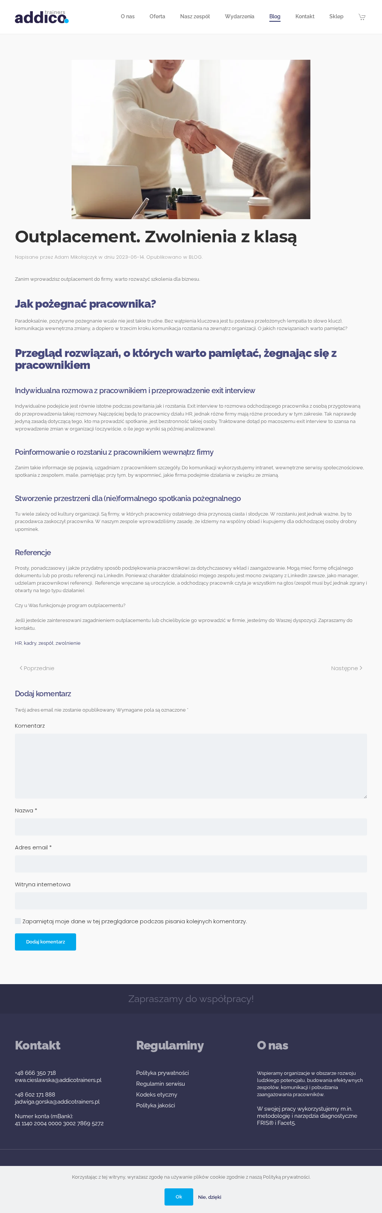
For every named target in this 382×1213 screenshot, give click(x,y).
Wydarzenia (239, 16)
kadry (30, 643)
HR (18, 643)
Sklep (336, 16)
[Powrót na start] (42, 17)
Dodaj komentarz (45, 942)
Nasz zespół (195, 16)
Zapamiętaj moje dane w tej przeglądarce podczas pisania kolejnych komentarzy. (134, 921)
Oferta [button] (157, 16)
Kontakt (304, 16)
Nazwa (26, 810)
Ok (179, 1197)
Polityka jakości (155, 1105)
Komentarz (30, 726)
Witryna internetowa (43, 884)
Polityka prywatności (162, 1073)
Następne (344, 668)
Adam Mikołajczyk (75, 257)
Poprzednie (39, 668)
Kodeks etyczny (156, 1094)
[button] (362, 17)
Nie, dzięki (209, 1197)
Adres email (33, 847)
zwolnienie (68, 643)
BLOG (195, 257)
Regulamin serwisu (160, 1083)
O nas (128, 16)
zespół (45, 643)
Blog (275, 16)
